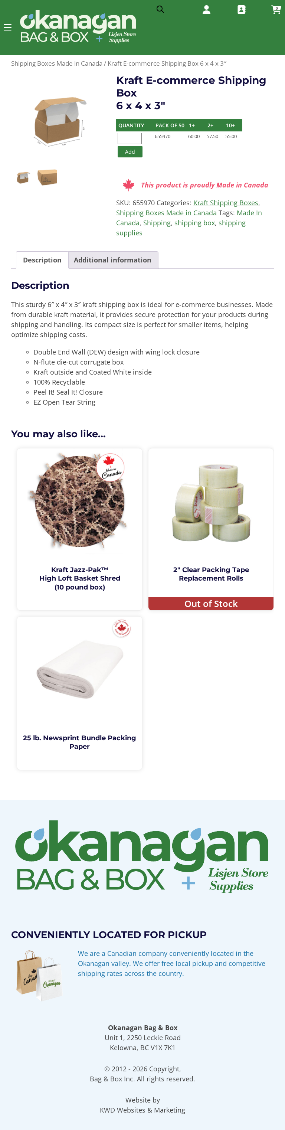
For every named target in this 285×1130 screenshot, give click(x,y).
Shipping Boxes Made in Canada (56, 63)
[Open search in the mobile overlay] (160, 7)
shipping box (194, 222)
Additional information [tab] (112, 259)
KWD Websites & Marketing (142, 1109)
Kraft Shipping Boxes (225, 202)
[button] (8, 27)
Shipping (157, 222)
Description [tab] (42, 259)
